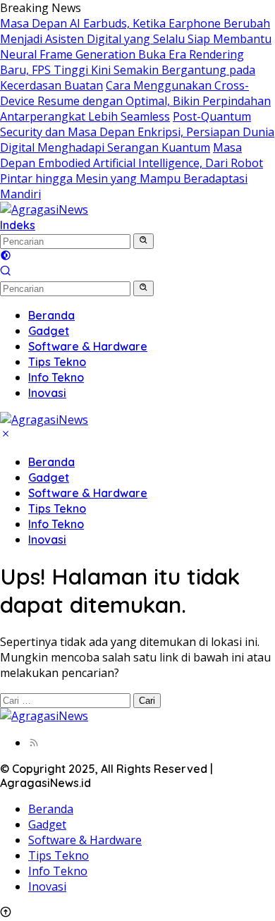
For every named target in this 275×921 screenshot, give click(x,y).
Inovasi (47, 539)
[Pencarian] (5, 272)
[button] (143, 241)
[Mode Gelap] (5, 256)
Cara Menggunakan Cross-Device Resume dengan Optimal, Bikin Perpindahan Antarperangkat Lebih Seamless (135, 101)
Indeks (17, 225)
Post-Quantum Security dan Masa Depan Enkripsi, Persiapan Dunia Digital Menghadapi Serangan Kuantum (137, 132)
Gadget (48, 477)
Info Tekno (56, 524)
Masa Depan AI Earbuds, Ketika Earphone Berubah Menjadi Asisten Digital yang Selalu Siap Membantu (135, 31)
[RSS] (33, 742)
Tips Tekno (57, 508)
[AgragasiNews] (44, 209)
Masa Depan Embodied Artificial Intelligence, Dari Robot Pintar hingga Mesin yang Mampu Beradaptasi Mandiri (131, 171)
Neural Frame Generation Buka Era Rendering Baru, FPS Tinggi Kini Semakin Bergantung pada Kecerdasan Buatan (127, 70)
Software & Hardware (87, 493)
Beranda (51, 462)
